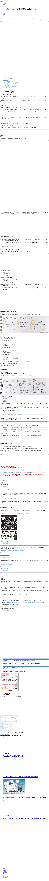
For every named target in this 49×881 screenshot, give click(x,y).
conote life (2, 1)
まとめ (4, 89)
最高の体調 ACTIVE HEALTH (6, 564)
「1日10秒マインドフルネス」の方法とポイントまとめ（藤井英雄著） (18, 472)
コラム (4, 871)
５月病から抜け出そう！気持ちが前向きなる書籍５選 (20, 777)
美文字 (4, 873)
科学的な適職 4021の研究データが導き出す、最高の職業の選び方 (14, 550)
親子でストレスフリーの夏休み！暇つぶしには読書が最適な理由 (24, 818)
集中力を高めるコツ (7, 81)
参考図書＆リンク (7, 87)
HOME (4, 3)
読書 (4, 4)
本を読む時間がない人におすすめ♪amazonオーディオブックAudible (25, 797)
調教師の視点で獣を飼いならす (12, 83)
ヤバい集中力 (3, 587)
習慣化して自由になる (10, 86)
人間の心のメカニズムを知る (12, 82)
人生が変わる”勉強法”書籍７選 (13, 756)
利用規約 (5, 877)
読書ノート (5, 80)
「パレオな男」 (12, 117)
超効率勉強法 (35, 587)
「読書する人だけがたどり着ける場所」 (20, 127)
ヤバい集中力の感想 (7, 78)
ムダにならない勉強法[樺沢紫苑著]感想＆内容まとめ (14, 429)
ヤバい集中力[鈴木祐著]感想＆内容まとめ (12, 5)
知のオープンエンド (8, 125)
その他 (4, 875)
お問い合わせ (6, 876)
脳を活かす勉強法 (12, 411)
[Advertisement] (24, 66)
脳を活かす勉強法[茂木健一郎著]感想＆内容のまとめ (14, 414)
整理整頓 (5, 872)
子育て (4, 870)
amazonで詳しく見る (4, 541)
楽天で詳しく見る (4, 543)
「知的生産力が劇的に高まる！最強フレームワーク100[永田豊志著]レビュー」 (23, 602)
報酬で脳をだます (9, 85)
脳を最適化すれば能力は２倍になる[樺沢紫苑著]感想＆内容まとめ (17, 427)
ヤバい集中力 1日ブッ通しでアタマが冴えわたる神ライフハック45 (14, 19)
